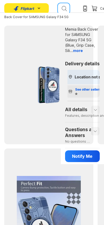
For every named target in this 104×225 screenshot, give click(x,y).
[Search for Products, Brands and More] (64, 8)
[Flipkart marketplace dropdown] (24, 8)
